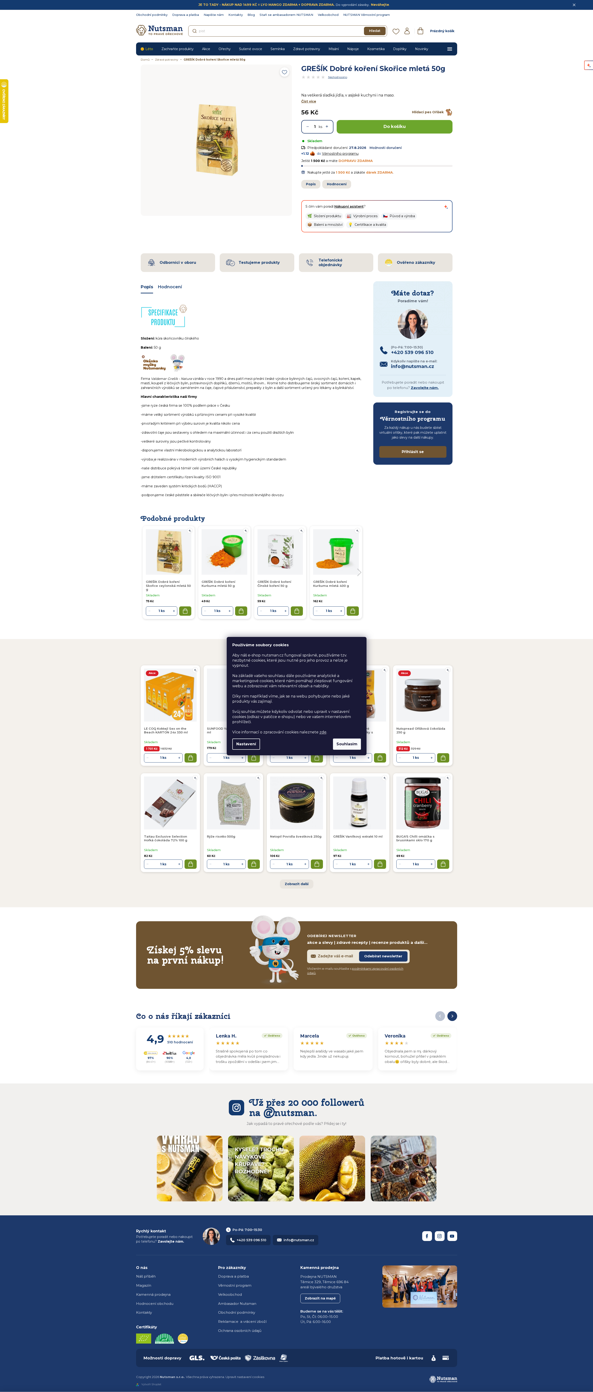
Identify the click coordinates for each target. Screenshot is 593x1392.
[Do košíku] (191, 758)
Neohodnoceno (337, 77)
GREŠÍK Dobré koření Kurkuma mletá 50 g (218, 583)
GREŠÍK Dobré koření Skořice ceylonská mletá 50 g (168, 585)
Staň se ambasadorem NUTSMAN (286, 15)
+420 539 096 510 (251, 1240)
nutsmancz (440, 1236)
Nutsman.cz (427, 1236)
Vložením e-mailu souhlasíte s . (355, 971)
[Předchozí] (440, 1016)
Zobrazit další (296, 884)
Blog (251, 15)
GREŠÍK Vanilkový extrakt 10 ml (358, 836)
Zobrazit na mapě (320, 1298)
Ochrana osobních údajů (239, 1330)
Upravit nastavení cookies (245, 1377)
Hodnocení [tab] (170, 286)
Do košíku (395, 126)
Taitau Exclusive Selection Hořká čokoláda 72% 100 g (165, 838)
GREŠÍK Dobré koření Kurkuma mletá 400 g (331, 583)
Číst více (308, 101)
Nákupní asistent (349, 206)
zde (322, 732)
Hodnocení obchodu (154, 1303)
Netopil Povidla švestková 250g (296, 836)
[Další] (452, 1016)
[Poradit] (195, 670)
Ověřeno (271, 1035)
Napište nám (214, 15)
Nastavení (246, 744)
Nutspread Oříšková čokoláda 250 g (420, 730)
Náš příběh (146, 1276)
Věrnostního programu (340, 153)
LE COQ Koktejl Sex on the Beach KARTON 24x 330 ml (166, 730)
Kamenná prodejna (153, 1294)
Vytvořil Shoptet (151, 1384)
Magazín (143, 1285)
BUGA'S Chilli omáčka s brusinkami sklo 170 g (415, 838)
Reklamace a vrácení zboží (242, 1321)
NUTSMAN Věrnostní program (366, 15)
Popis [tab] (147, 286)
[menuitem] (147, 48)
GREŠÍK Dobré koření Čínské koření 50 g (274, 583)
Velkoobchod (328, 15)
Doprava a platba (185, 15)
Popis (311, 184)
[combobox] (287, 31)
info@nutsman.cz (299, 1240)
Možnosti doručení (386, 148)
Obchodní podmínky (152, 15)
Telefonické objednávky (331, 262)
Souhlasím (346, 744)
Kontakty (235, 15)
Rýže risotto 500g (221, 836)
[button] (324, 216)
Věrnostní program (234, 1285)
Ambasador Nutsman (237, 1303)
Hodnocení (336, 184)
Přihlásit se (413, 452)
